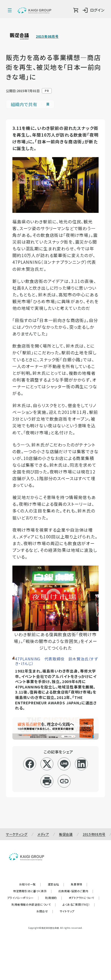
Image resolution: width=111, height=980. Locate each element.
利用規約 (53, 898)
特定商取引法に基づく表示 (32, 891)
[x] (47, 764)
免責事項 (79, 884)
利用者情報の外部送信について (34, 904)
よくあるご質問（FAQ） (79, 904)
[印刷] (47, 781)
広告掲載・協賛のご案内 (75, 891)
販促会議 (66, 834)
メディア (43, 834)
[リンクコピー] (64, 781)
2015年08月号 (47, 36)
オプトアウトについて (84, 898)
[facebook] (30, 764)
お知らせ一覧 (30, 884)
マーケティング (16, 834)
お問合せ (44, 911)
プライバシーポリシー (23, 898)
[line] (64, 764)
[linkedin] (81, 764)
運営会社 (56, 884)
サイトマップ (67, 911)
